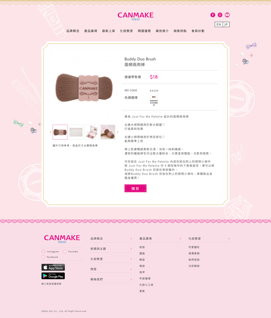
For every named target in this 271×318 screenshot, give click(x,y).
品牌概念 (73, 31)
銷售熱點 (180, 31)
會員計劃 (198, 31)
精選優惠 (144, 31)
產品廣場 (90, 31)
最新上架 (108, 31)
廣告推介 (162, 31)
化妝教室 (126, 31)
